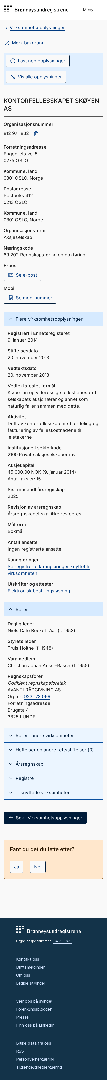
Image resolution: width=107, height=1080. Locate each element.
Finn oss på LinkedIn (35, 1025)
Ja (16, 866)
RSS (20, 1051)
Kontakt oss (27, 959)
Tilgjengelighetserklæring (39, 1067)
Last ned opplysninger (41, 60)
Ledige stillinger (30, 983)
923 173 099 (37, 696)
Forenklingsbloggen (34, 1009)
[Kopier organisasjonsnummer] (36, 134)
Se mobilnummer (34, 297)
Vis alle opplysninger (40, 76)
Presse (22, 1017)
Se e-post (26, 275)
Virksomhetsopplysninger (37, 27)
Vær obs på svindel (34, 1001)
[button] (91, 10)
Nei (37, 866)
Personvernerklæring (35, 1059)
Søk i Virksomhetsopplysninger (49, 817)
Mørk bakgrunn (28, 42)
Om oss (23, 975)
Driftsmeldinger (30, 967)
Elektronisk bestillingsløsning (39, 590)
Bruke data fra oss (33, 1043)
